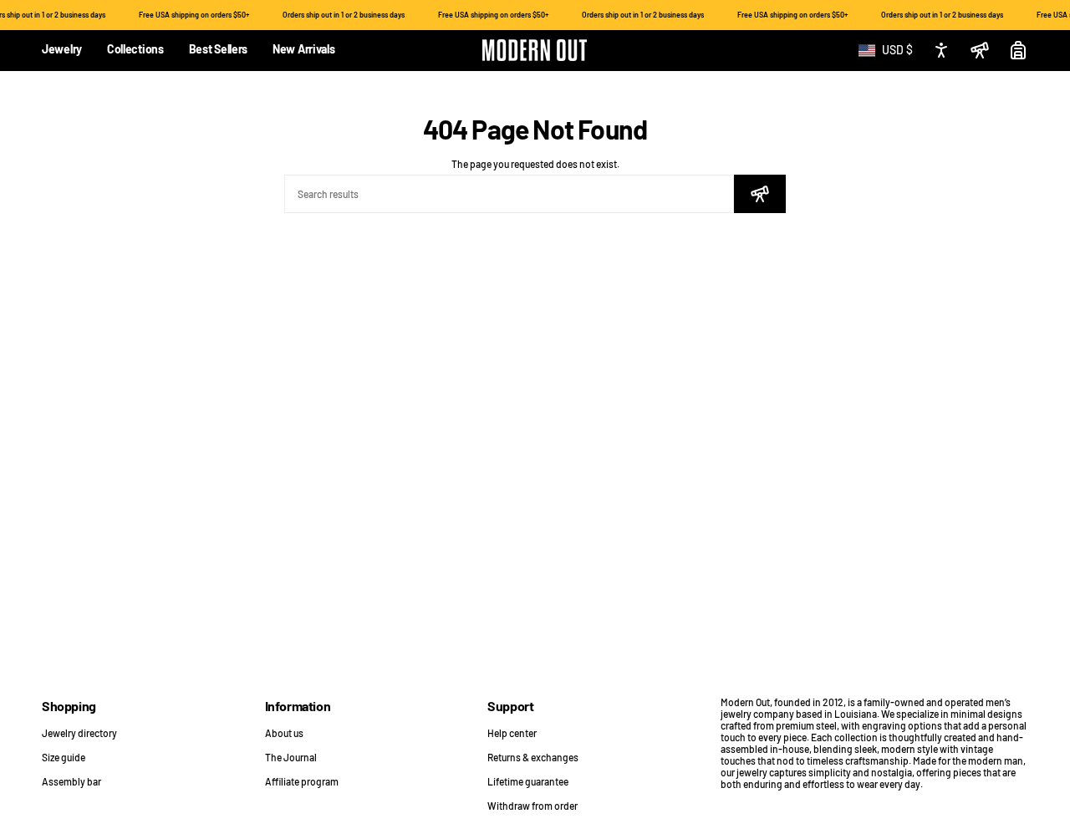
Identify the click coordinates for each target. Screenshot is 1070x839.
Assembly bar (71, 781)
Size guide (63, 757)
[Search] (760, 194)
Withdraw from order (532, 805)
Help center (512, 733)
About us (284, 733)
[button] (61, 50)
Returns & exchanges (532, 757)
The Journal (291, 757)
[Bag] (1018, 50)
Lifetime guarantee (527, 781)
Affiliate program (302, 781)
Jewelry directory (79, 733)
